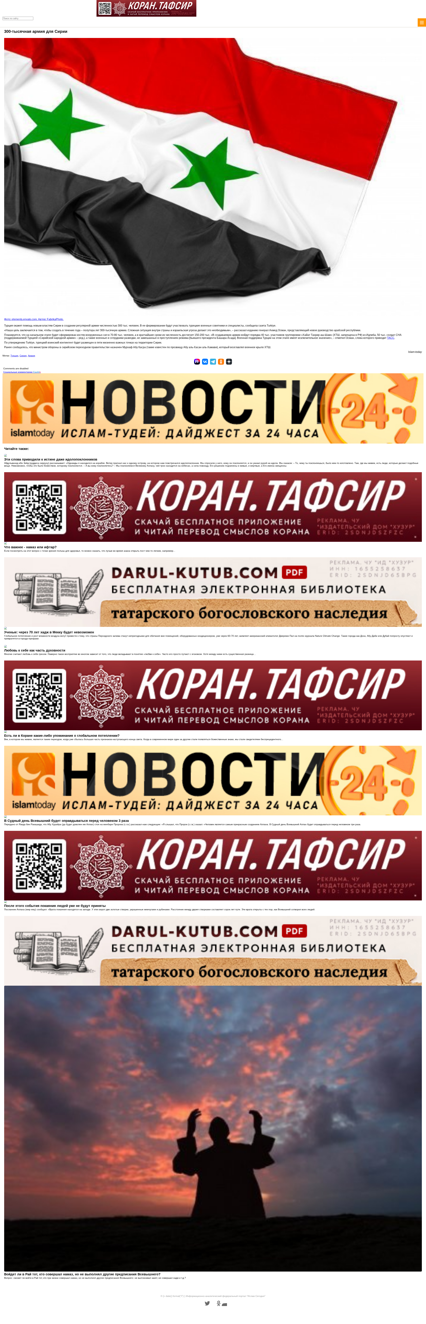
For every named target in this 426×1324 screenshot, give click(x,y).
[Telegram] (213, 362)
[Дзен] (229, 362)
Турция (14, 355)
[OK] (221, 362)
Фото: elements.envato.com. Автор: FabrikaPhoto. (34, 319)
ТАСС (390, 337)
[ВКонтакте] (205, 362)
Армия (31, 355)
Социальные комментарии (22, 372)
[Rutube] (197, 362)
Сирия (23, 355)
